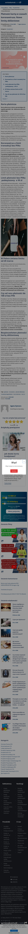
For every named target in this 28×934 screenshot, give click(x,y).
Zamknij (14, 471)
